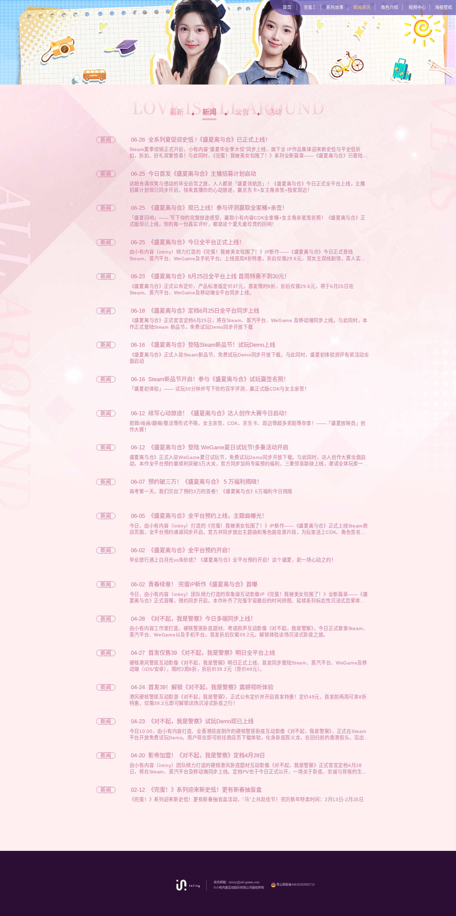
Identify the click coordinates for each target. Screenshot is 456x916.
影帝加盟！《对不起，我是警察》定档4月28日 (206, 755)
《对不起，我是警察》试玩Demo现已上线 (201, 721)
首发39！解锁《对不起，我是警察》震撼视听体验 (210, 687)
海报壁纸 (443, 7)
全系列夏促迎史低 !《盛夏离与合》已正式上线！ (209, 140)
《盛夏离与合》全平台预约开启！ (190, 550)
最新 (177, 112)
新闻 (209, 112)
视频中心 (417, 7)
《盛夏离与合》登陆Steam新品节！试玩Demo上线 (211, 345)
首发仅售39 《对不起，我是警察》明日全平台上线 (211, 653)
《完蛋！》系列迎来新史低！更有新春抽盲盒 (205, 790)
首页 (287, 7)
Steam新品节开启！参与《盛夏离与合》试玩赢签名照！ (218, 379)
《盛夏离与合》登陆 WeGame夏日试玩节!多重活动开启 (218, 447)
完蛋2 (309, 7)
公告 (242, 112)
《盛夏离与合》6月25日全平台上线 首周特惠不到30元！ (219, 276)
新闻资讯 (362, 7)
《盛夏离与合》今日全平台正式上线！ (196, 242)
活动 (275, 112)
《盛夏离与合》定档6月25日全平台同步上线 (203, 311)
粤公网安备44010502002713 (295, 884)
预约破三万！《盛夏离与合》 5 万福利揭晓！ (205, 482)
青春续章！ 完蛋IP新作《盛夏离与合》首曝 (202, 584)
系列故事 (335, 7)
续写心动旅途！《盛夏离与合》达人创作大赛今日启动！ (219, 413)
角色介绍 (389, 7)
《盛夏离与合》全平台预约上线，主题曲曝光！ (207, 516)
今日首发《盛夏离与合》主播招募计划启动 (202, 174)
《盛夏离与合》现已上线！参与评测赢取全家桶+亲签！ (218, 208)
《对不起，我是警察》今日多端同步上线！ (202, 619)
